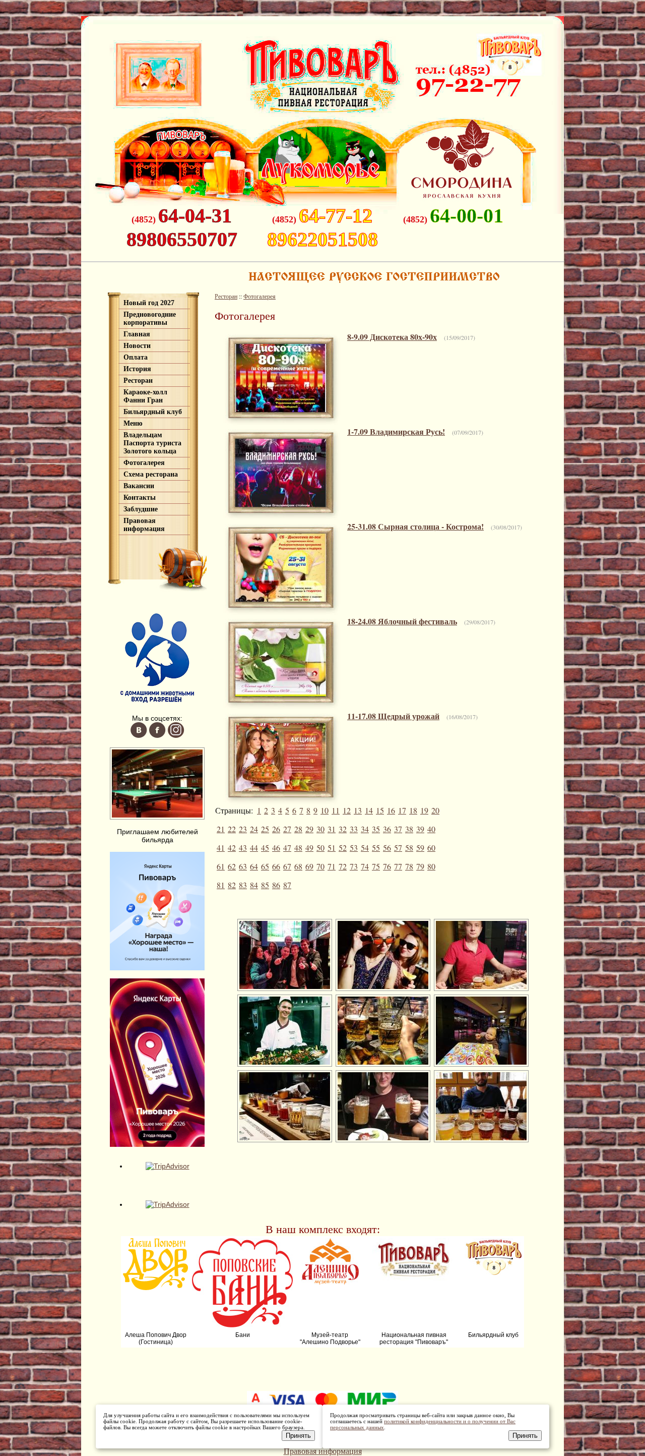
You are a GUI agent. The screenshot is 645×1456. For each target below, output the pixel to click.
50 (320, 847)
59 (420, 847)
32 (343, 829)
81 (221, 885)
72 (343, 866)
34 (365, 829)
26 (276, 829)
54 (365, 847)
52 (343, 847)
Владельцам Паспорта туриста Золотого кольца (152, 443)
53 (354, 847)
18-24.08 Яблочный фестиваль (402, 621)
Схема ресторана (150, 474)
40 (431, 829)
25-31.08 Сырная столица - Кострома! (415, 526)
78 (409, 866)
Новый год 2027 (148, 303)
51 (332, 847)
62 (232, 866)
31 (332, 829)
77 (398, 866)
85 (265, 885)
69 (309, 866)
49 (309, 847)
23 (243, 829)
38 (409, 829)
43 (243, 847)
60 (431, 847)
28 (298, 829)
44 (254, 847)
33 (354, 829)
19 (424, 810)
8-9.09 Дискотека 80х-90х (392, 336)
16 (391, 810)
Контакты (139, 497)
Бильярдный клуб (152, 412)
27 (287, 829)
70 (320, 866)
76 (387, 866)
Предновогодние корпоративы (149, 318)
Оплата (135, 357)
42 (232, 847)
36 (387, 829)
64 (254, 866)
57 (398, 847)
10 (324, 810)
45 (265, 847)
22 (232, 829)
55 (376, 847)
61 (221, 866)
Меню (133, 423)
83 (243, 885)
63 (243, 866)
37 (398, 829)
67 (287, 866)
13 (358, 810)
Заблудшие (140, 509)
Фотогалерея (144, 463)
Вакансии (138, 486)
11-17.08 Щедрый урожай (393, 716)
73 (354, 866)
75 (376, 866)
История (137, 369)
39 (420, 829)
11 (336, 810)
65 (265, 866)
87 (287, 885)
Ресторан (138, 380)
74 (365, 866)
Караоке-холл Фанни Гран (145, 396)
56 (387, 847)
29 (309, 829)
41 (221, 847)
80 (431, 866)
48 (298, 847)
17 (402, 810)
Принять (298, 1435)
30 (320, 829)
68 (298, 866)
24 (254, 829)
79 (420, 866)
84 (254, 885)
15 (380, 810)
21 (221, 829)
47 (287, 847)
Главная (136, 334)
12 (347, 810)
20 (435, 810)
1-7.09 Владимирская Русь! (396, 431)
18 (413, 810)
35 (376, 829)
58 (409, 847)
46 (276, 847)
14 (369, 810)
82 (232, 885)
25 (265, 829)
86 (276, 885)
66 (276, 866)
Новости (137, 346)
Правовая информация (144, 525)
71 (332, 866)
